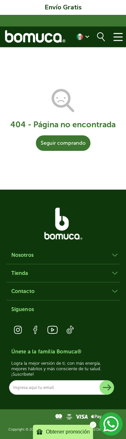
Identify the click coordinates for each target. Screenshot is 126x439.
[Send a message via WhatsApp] (111, 424)
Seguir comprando (63, 143)
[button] (118, 36)
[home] (35, 37)
